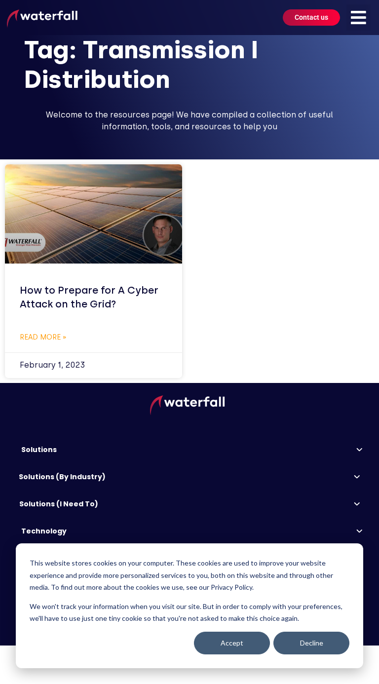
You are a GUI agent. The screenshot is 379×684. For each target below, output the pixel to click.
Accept (232, 643)
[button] (358, 17)
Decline (311, 643)
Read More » (43, 337)
